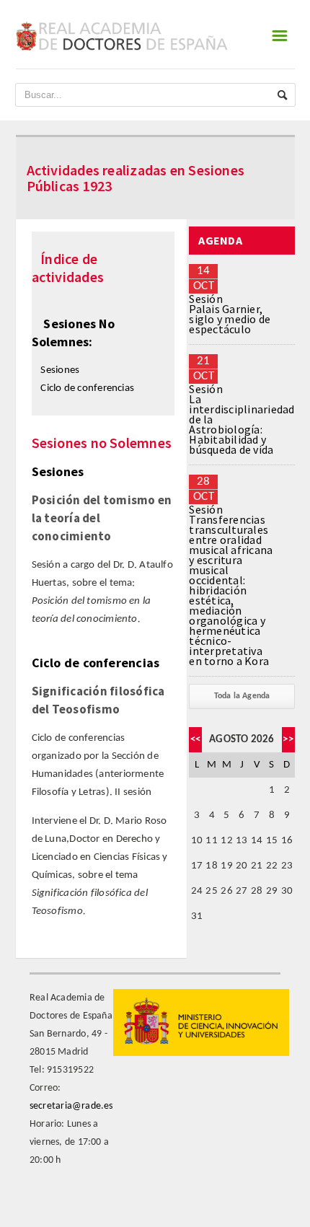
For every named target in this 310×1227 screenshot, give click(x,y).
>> (288, 739)
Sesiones (59, 370)
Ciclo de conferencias (87, 388)
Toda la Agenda (242, 696)
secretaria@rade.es (71, 1106)
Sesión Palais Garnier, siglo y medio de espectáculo (229, 313)
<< (195, 739)
